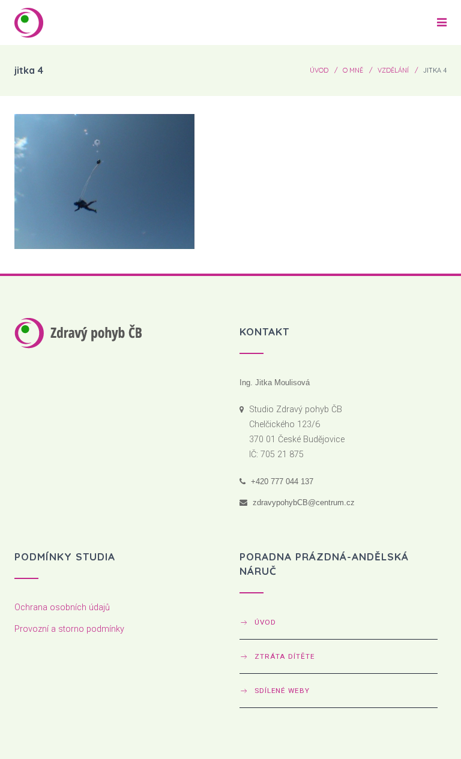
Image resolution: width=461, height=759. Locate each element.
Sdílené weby (282, 690)
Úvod (319, 70)
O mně (353, 70)
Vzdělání (393, 70)
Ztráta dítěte (285, 656)
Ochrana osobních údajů (62, 607)
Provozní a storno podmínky (69, 629)
